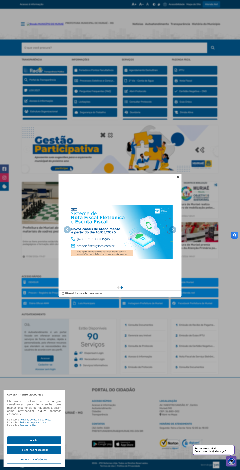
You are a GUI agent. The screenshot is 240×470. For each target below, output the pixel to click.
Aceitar (34, 440)
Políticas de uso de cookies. (35, 419)
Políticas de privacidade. (33, 422)
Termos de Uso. (28, 425)
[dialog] (120, 235)
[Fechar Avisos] (177, 177)
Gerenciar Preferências (34, 459)
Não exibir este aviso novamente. (83, 293)
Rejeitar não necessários (34, 449)
